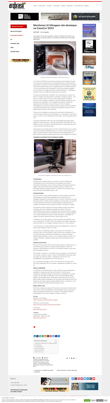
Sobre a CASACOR (39, 350)
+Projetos (49, 5)
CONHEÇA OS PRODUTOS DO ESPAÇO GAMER (46, 343)
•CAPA (35, 5)
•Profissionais (41, 5)
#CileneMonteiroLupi (43, 359)
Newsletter (70, 5)
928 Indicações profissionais (18, 390)
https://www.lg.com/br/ (39, 309)
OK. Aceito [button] (87, 400)
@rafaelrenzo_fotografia (38, 364)
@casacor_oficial (44, 362)
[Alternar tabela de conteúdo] (55, 341)
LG (36, 357)
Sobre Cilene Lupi (39, 351)
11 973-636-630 (78, 5)
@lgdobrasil (46, 363)
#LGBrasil (47, 360)
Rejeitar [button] (93, 400)
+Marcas (63, 5)
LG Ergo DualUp (39, 346)
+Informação (56, 5)
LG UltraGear (38, 345)
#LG (43, 360)
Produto (39, 357)
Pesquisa (86, 5)
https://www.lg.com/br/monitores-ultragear (45, 300)
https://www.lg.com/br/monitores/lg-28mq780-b (47, 304)
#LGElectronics (36, 362)
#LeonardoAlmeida (37, 360)
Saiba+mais (99, 400)
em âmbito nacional (16, 391)
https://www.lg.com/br (39, 318)
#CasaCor (46, 357)
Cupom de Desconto (40, 348)
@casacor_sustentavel (38, 363)
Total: (12, 382)
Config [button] (105, 400)
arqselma (46, 32)
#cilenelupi (35, 359)
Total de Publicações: (16, 385)
